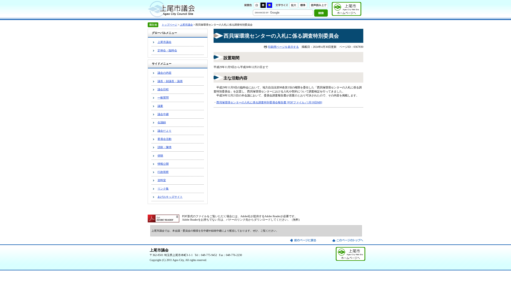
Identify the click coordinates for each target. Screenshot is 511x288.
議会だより (164, 130)
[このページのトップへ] (347, 240)
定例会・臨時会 (167, 50)
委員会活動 (164, 139)
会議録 (161, 122)
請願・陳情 (164, 147)
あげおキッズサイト (170, 196)
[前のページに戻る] (305, 240)
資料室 (161, 180)
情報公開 (163, 163)
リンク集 (163, 188)
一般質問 (163, 97)
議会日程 (163, 89)
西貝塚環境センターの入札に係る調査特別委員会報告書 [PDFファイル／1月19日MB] (269, 102)
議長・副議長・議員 (170, 81)
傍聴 (160, 155)
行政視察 (163, 172)
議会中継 (163, 114)
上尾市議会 (186, 24)
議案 (160, 106)
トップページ (169, 24)
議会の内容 (164, 72)
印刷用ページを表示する (283, 46)
